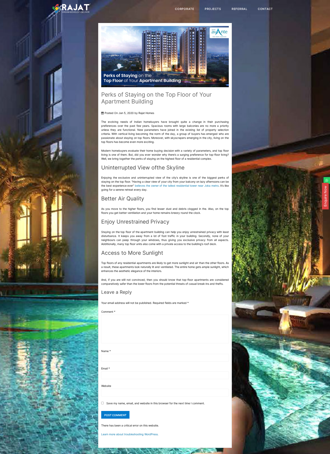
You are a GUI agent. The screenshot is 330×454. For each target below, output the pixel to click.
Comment (108, 311)
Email (105, 368)
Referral (239, 9)
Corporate (184, 9)
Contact (265, 9)
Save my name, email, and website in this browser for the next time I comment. (155, 403)
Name (106, 351)
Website (106, 385)
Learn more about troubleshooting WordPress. (130, 434)
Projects (213, 9)
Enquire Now (325, 196)
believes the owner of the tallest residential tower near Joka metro (177, 185)
